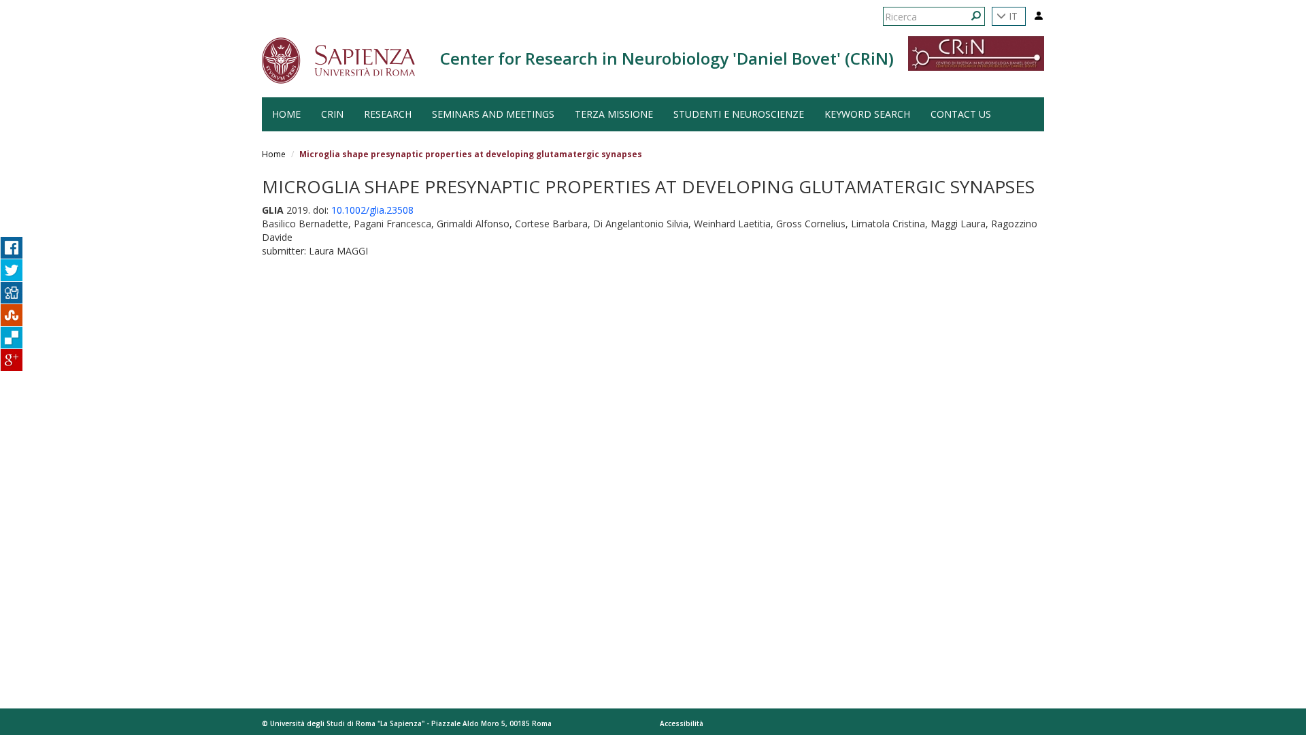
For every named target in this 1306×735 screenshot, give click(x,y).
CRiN (332, 114)
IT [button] (1012, 16)
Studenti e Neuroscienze (738, 114)
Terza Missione (614, 114)
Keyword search (867, 114)
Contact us (961, 114)
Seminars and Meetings (493, 114)
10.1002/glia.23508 (372, 209)
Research (388, 114)
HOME (286, 114)
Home (274, 154)
